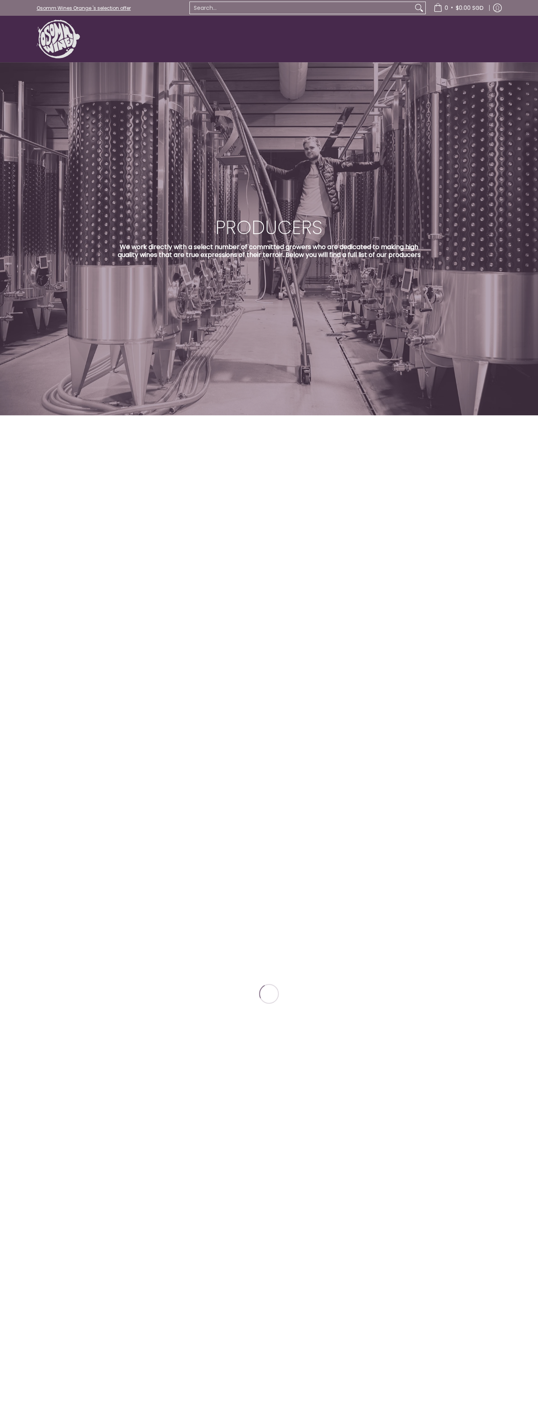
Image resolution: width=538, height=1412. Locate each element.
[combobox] (301, 8)
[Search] (419, 8)
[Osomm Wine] (58, 39)
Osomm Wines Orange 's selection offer (84, 8)
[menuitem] (459, 8)
